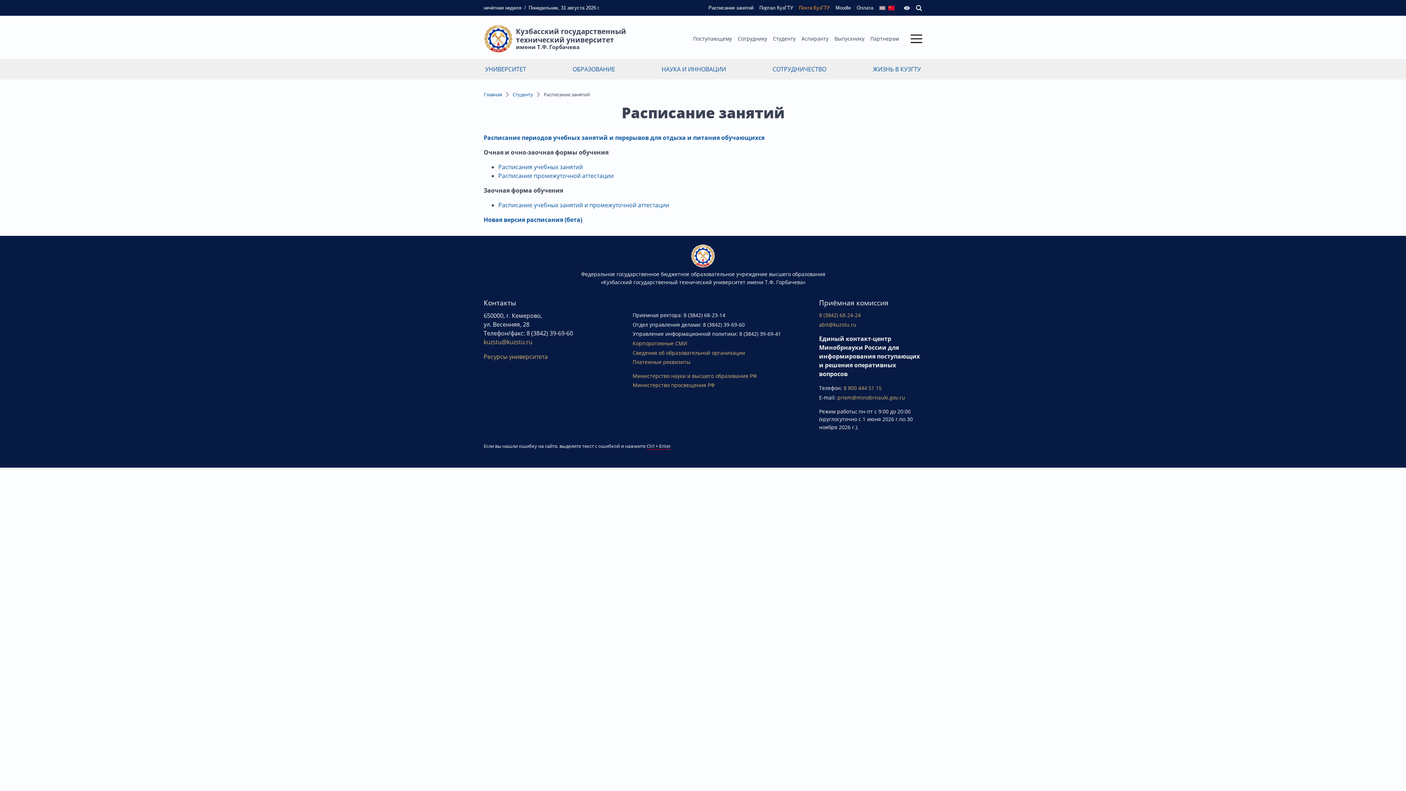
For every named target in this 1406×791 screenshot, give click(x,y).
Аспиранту (815, 38)
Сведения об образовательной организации (689, 352)
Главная (493, 94)
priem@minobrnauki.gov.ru (871, 397)
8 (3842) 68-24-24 (840, 315)
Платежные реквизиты (662, 362)
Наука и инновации (694, 69)
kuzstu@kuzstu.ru (508, 342)
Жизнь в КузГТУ (897, 69)
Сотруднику (752, 38)
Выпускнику (849, 38)
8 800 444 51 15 (863, 388)
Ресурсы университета (516, 357)
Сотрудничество (799, 69)
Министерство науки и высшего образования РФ (695, 375)
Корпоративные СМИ (660, 343)
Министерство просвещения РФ (674, 385)
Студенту (784, 38)
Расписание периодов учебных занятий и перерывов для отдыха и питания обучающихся (624, 138)
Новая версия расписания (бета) (533, 220)
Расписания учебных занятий (540, 167)
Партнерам (884, 38)
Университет (505, 69)
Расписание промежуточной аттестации (556, 176)
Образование (594, 69)
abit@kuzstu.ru (837, 324)
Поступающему (712, 38)
